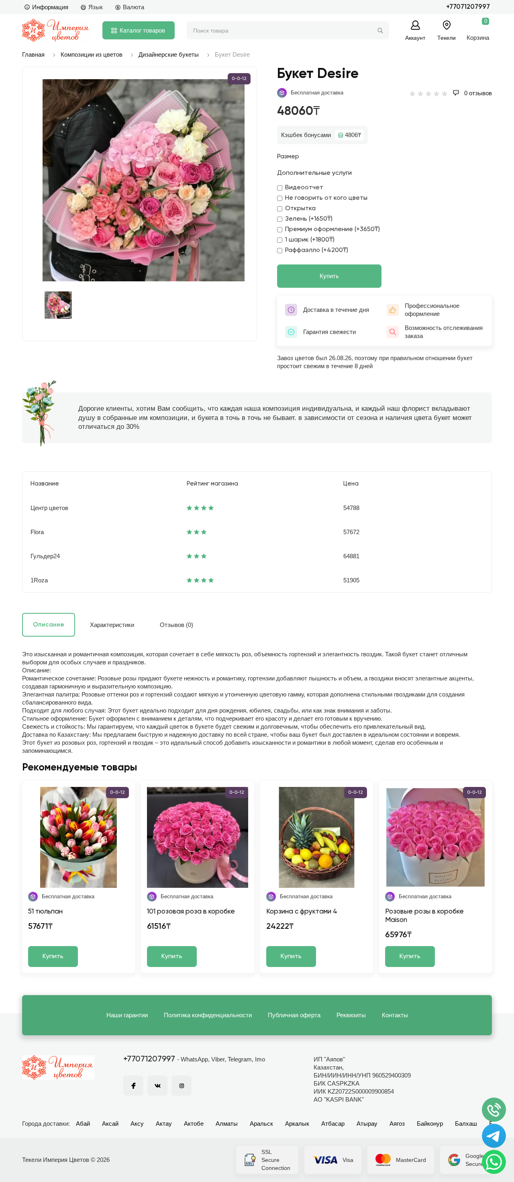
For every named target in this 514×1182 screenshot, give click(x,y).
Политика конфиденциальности (208, 1015)
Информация (50, 7)
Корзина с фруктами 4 (301, 911)
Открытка (300, 208)
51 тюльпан (45, 911)
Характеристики (112, 624)
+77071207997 (468, 7)
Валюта (133, 7)
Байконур (430, 1123)
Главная (33, 54)
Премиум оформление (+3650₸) (332, 229)
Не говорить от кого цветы (326, 198)
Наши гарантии (127, 1015)
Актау (164, 1123)
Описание (48, 625)
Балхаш (466, 1123)
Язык (95, 7)
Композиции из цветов (91, 54)
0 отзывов (477, 93)
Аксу (137, 1123)
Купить (329, 275)
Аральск (261, 1123)
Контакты (395, 1015)
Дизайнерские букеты (169, 54)
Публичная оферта (294, 1015)
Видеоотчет (304, 187)
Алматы (227, 1123)
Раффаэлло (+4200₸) (316, 250)
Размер (288, 157)
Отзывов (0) (176, 624)
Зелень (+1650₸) (308, 219)
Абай (83, 1123)
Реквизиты (351, 1015)
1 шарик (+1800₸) (310, 240)
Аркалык (297, 1123)
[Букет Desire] (144, 180)
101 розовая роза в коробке (191, 911)
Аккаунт (415, 38)
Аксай (110, 1123)
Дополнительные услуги (314, 173)
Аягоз (397, 1123)
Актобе (194, 1123)
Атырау (367, 1123)
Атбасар (333, 1123)
